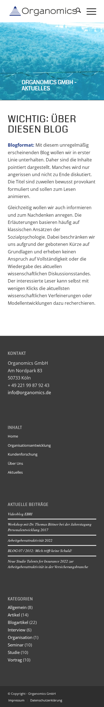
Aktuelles (15, 472)
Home (13, 436)
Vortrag (15, 660)
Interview (17, 630)
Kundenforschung (22, 454)
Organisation (20, 637)
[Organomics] (43, 11)
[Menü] (88, 11)
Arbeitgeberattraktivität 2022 (30, 540)
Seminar (16, 645)
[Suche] (75, 11)
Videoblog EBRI (20, 513)
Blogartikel (18, 622)
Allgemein (17, 607)
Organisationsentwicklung (29, 445)
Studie (14, 652)
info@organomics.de (29, 392)
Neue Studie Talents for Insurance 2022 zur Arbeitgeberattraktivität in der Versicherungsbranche (48, 563)
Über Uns (15, 463)
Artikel (14, 615)
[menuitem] (75, 11)
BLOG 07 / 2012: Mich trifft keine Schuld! (40, 550)
